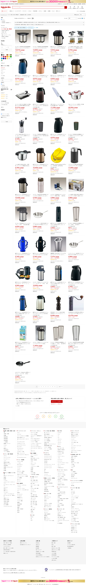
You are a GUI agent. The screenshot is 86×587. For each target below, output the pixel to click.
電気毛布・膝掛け (7, 462)
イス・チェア (73, 502)
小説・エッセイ (33, 498)
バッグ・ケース (73, 440)
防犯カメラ (59, 514)
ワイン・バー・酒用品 (48, 448)
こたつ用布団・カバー (75, 518)
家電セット (12, 11)
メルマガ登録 (54, 553)
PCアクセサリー (20, 464)
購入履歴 (37, 548)
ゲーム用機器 (19, 477)
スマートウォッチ (74, 478)
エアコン (40, 11)
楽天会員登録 (82, 11)
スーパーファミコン (47, 475)
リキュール (59, 439)
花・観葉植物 (60, 523)
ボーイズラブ (33, 499)
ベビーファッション (61, 473)
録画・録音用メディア (21, 437)
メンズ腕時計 (73, 471)
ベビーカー (59, 481)
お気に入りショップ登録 (56, 549)
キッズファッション (61, 471)
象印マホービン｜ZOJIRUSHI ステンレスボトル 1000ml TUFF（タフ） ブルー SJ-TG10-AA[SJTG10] (23, 313)
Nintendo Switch (47, 454)
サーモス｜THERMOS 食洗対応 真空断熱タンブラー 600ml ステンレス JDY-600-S (76, 343)
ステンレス (3, 67)
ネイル (45, 501)
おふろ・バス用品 (61, 476)
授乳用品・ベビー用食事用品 (62, 479)
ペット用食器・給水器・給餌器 (63, 498)
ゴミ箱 (72, 516)
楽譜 (31, 486)
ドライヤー (24, 11)
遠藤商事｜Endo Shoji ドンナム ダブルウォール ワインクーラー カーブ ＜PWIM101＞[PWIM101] (58, 255)
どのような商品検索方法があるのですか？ (24, 402)
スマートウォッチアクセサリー (36, 446)
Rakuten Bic (6, 7)
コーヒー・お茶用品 (47, 447)
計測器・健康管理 (47, 514)
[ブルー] (2, 58)
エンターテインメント (34, 481)
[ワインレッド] (3, 56)
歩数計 (18, 507)
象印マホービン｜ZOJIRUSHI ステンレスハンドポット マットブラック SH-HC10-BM (76, 283)
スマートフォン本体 (34, 432)
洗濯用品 (72, 461)
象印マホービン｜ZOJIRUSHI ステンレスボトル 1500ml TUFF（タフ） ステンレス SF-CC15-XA (58, 283)
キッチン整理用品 (47, 440)
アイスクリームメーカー (8, 506)
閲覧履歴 (37, 546)
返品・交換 (53, 546)
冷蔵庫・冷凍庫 (6, 433)
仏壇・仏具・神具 (74, 532)
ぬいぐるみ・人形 (61, 448)
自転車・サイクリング (75, 432)
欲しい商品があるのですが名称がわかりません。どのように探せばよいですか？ (30, 400)
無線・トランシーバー (21, 453)
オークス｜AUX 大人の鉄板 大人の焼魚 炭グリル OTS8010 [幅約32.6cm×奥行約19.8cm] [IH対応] (23, 105)
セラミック (3, 72)
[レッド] (5, 56)
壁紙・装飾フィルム (74, 513)
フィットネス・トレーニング (76, 445)
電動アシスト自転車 (74, 434)
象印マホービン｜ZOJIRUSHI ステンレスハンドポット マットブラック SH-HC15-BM (58, 136)
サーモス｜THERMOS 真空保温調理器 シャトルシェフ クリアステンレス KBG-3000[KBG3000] (40, 48)
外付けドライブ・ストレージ (22, 474)
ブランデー (59, 442)
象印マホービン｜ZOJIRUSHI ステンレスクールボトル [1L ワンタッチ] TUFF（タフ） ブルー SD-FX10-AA (23, 255)
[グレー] (3, 55)
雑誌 (31, 493)
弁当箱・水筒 (46, 442)
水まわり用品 (46, 450)
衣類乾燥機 (5, 438)
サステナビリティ (49, 584)
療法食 (59, 506)
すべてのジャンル (4, 14)
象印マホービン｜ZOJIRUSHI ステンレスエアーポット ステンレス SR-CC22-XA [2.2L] (58, 48)
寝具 (72, 489)
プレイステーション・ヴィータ (49, 464)
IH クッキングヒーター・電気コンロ (9, 496)
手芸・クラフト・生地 (75, 462)
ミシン (5, 446)
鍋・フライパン (46, 432)
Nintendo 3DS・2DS (47, 459)
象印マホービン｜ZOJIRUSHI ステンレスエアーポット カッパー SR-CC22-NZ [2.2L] (76, 77)
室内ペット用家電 (61, 505)
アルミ (2, 70)
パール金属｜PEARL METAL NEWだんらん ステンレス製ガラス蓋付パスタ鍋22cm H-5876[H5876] (76, 196)
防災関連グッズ (60, 515)
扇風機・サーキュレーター (8, 467)
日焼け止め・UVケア (47, 505)
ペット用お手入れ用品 (61, 492)
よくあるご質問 (54, 558)
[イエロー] (9, 56)
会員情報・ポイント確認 (40, 551)
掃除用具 (72, 459)
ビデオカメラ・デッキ (21, 443)
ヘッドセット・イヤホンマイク (36, 443)
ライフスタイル (33, 491)
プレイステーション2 (47, 467)
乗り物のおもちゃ (61, 451)
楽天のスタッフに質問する (57, 401)
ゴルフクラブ (73, 437)
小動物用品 (59, 495)
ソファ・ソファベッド (75, 496)
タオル (72, 467)
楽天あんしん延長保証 (7, 544)
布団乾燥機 (5, 440)
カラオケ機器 (33, 472)
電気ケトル (5, 490)
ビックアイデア (18, 11)
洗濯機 (49, 11)
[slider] (1, 45)
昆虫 (58, 501)
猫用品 (59, 488)
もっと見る (17, 405)
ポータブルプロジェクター (21, 457)
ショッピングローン (7, 546)
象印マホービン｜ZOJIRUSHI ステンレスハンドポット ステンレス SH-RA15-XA (40, 313)
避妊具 (45, 484)
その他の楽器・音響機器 (35, 474)
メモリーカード (20, 449)
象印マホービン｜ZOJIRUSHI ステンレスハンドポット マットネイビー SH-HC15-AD (23, 77)
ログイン (78, 11)
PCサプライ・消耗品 (20, 471)
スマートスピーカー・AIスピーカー (23, 455)
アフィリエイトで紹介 (55, 556)
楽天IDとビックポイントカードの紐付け (42, 556)
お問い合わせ (54, 560)
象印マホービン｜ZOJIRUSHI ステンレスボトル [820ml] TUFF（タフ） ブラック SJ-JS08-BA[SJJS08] (58, 224)
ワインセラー (6, 492)
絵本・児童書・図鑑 (34, 480)
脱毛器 (18, 492)
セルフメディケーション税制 (8, 572)
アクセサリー (33, 464)
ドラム (32, 461)
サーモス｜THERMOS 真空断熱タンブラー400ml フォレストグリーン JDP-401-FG (76, 136)
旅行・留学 (33, 483)
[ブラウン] (7, 55)
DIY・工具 (59, 510)
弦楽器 (32, 469)
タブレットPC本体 (34, 434)
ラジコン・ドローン (61, 456)
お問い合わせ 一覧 (42, 584)
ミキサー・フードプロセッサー (9, 493)
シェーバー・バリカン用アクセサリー (23, 490)
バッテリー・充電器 (34, 441)
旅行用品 (72, 485)
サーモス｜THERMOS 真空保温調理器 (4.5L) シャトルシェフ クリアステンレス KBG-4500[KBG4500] (22, 48)
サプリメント (46, 510)
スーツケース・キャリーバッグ (76, 482)
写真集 (32, 511)
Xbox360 (45, 462)
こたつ (5, 460)
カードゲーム (60, 459)
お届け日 (2, 82)
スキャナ (18, 469)
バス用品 (72, 464)
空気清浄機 (35, 11)
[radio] (1, 19)
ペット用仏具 (60, 503)
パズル (59, 457)
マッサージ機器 (20, 500)
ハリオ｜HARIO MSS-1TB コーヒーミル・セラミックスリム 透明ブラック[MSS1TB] (22, 136)
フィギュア (59, 454)
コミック (32, 478)
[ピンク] (2, 56)
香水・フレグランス (47, 506)
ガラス (2, 73)
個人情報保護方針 (70, 546)
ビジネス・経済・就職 (34, 488)
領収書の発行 (54, 551)
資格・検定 (33, 509)
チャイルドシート (61, 483)
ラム (58, 437)
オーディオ (19, 434)
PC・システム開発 (34, 504)
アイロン (5, 445)
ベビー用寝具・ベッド (61, 478)
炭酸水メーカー (6, 498)
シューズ (72, 439)
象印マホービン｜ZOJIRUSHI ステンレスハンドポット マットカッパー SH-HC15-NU (40, 77)
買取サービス (6, 553)
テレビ (53, 11)
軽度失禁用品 (46, 491)
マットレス (73, 491)
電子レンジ (58, 11)
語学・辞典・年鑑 (34, 501)
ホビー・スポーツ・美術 (35, 485)
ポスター (32, 512)
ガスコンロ (5, 487)
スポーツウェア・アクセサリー (76, 450)
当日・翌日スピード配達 (8, 542)
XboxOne (45, 461)
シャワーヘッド (20, 499)
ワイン (59, 434)
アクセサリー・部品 (20, 451)
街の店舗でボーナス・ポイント (25, 544)
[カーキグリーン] (11, 55)
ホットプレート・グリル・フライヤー (9, 485)
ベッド (72, 494)
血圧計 (18, 510)
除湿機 (5, 470)
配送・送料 (53, 542)
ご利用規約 (69, 548)
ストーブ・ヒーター (7, 457)
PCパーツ (19, 479)
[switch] (11, 89)
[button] (1, 43)
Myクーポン (38, 549)
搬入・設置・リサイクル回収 (8, 548)
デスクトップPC (20, 461)
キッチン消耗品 (46, 439)
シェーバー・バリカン (21, 488)
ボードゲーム (60, 461)
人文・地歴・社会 (34, 494)
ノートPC (19, 463)
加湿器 (5, 468)
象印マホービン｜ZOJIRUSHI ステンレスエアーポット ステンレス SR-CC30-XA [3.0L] (23, 196)
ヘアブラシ (19, 486)
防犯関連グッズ (73, 527)
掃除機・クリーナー (7, 443)
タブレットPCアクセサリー (35, 438)
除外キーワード (3, 117)
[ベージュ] (9, 55)
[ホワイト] (5, 55)
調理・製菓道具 (46, 434)
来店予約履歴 (38, 553)
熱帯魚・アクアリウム (61, 493)
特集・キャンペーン (23, 542)
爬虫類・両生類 (60, 500)
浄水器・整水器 (6, 501)
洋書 (31, 506)
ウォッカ (59, 440)
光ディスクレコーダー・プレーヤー (23, 440)
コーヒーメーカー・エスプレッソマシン (9, 483)
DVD (31, 520)
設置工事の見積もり (7, 549)
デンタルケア (19, 495)
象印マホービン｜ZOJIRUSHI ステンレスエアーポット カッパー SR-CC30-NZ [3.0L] (40, 166)
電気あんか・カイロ (7, 463)
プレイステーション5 (47, 456)
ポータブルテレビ (20, 448)
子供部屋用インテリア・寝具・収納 (76, 505)
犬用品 (59, 490)
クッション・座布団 (74, 497)
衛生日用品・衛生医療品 (48, 483)
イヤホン (29, 11)
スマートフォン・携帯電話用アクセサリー (36, 436)
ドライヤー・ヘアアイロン (21, 485)
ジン (58, 435)
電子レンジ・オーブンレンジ (9, 475)
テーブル (72, 499)
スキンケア (46, 495)
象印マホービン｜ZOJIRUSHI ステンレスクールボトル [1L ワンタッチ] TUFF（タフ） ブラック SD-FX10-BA (40, 255)
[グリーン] (11, 56)
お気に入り (38, 544)
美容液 (45, 500)
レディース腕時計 (74, 473)
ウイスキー (59, 432)
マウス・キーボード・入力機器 (22, 476)
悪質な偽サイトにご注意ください (19, 572)
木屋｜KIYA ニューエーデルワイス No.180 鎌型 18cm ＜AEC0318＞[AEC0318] (57, 105)
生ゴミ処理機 (6, 504)
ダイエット (46, 512)
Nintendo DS (46, 472)
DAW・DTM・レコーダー (35, 458)
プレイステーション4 (47, 457)
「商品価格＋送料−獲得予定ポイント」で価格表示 (22, 18)
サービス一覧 (35, 584)
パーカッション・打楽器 (35, 466)
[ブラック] (2, 55)
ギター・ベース (33, 463)
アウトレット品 (73, 525)
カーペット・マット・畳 (75, 510)
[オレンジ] (7, 56)
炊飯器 (5, 477)
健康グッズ (46, 517)
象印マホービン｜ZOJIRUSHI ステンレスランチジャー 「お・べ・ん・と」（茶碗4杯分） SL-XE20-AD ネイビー (23, 283)
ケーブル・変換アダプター (35, 440)
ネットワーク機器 (20, 472)
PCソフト (19, 481)
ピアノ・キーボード (61, 464)
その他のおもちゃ (61, 467)
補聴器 (18, 502)
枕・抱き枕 (73, 492)
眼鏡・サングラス (74, 452)
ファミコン (46, 474)
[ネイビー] (3, 58)
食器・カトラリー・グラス (48, 435)
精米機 (5, 478)
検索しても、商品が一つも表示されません (24, 403)
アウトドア (73, 448)
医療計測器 (46, 489)
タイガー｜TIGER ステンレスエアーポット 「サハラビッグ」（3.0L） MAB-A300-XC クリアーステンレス (41, 283)
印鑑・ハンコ (73, 457)
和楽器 (32, 471)
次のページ (61, 386)
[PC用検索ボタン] (65, 7)
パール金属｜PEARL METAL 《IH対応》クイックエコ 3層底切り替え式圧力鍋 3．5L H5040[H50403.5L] (75, 48)
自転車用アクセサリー (75, 435)
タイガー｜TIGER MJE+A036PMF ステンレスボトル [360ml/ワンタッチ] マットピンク (40, 196)
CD (31, 518)
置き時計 (72, 476)
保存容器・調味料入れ (48, 437)
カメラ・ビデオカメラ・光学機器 (23, 435)
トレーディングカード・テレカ (63, 462)
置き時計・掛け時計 (74, 511)
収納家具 (72, 506)
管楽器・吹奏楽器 (34, 459)
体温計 (18, 512)
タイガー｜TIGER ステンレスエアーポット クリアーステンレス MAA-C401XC (40, 343)
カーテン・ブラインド (75, 508)
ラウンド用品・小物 (74, 442)
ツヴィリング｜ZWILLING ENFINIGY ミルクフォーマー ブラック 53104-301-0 (75, 166)
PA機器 (32, 456)
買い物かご (38, 542)
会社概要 (68, 542)
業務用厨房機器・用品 (48, 445)
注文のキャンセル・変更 (56, 548)
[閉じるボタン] (83, 22)
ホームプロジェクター (21, 441)
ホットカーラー (20, 494)
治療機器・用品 (46, 481)
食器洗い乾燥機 (6, 499)
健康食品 (45, 515)
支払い (53, 544)
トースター (5, 480)
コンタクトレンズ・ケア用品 (49, 486)
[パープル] (5, 58)
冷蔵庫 (45, 11)
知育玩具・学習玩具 (61, 449)
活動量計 (18, 505)
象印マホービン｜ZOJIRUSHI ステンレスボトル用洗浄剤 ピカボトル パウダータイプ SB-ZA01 (23, 343)
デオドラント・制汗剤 (48, 503)
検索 (7, 49)
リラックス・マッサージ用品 (49, 520)
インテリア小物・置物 (75, 521)
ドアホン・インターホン (62, 512)
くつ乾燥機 (5, 441)
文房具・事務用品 (74, 456)
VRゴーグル (33, 450)
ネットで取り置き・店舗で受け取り (10, 551)
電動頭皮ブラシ (20, 497)
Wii (44, 470)
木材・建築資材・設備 (61, 517)
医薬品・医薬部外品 (47, 479)
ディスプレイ (19, 466)
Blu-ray (32, 516)
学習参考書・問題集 (34, 496)
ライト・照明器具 (7, 451)
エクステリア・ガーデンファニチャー (63, 521)
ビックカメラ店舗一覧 (71, 544)
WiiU (45, 469)
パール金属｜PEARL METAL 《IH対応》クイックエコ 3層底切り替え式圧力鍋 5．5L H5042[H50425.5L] (22, 166)
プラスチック (3, 69)
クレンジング (46, 498)
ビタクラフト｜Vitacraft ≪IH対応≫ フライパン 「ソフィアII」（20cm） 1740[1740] (22, 374)
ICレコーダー (19, 446)
